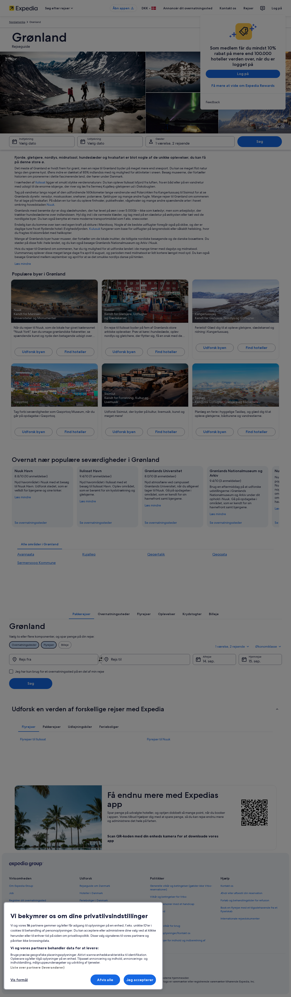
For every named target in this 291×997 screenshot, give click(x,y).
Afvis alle (105, 980)
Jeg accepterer (139, 980)
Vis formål (19, 980)
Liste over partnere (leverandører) (37, 967)
